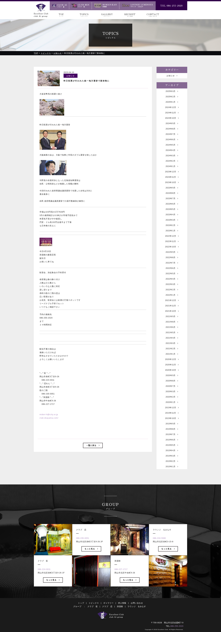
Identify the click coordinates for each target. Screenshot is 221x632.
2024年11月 (170, 113)
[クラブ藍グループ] (41, 15)
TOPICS (84, 15)
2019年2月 (170, 461)
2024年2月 (170, 161)
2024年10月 (170, 118)
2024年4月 (170, 150)
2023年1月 (170, 231)
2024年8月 (170, 129)
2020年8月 (170, 381)
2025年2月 (170, 96)
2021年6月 (170, 327)
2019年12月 (170, 407)
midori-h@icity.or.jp (49, 414)
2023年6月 (170, 204)
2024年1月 (170, 166)
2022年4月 (170, 279)
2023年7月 (170, 198)
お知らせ (171, 76)
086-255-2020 (176, 626)
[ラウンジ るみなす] (137, 5)
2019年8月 (170, 429)
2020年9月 (170, 375)
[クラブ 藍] (59, 5)
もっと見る (51, 580)
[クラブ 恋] (80, 5)
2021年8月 (170, 322)
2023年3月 (170, 220)
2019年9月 (170, 424)
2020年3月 (170, 391)
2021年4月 (170, 338)
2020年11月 (170, 365)
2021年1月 (170, 354)
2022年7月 (170, 263)
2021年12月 (170, 300)
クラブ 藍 (92, 606)
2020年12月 (170, 359)
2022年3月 (170, 284)
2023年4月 (170, 214)
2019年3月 (170, 456)
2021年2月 (170, 348)
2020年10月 (170, 370)
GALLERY (107, 15)
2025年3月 (170, 91)
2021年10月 (170, 311)
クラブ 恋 (107, 606)
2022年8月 (170, 257)
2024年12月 (170, 107)
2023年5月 (170, 209)
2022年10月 (170, 247)
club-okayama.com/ (49, 418)
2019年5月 (170, 445)
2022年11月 (170, 241)
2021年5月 (170, 332)
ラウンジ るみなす (137, 606)
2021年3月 (170, 343)
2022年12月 (170, 236)
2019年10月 (170, 418)
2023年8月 (170, 193)
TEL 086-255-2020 (171, 6)
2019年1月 (170, 466)
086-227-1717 (121, 569)
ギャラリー (108, 603)
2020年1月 (170, 402)
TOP (61, 15)
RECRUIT (129, 15)
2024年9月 (170, 123)
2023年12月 (170, 172)
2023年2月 (170, 225)
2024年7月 (170, 134)
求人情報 (122, 603)
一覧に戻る (91, 445)
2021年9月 (170, 316)
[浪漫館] (105, 5)
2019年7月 (170, 434)
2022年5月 (170, 273)
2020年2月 (170, 397)
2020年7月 (170, 386)
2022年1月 (170, 295)
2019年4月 (170, 450)
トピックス (94, 603)
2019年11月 (170, 413)
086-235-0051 (82, 538)
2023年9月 (170, 188)
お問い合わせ (137, 603)
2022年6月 (170, 268)
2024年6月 (170, 139)
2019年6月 (170, 440)
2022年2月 (170, 289)
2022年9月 (170, 252)
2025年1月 (170, 102)
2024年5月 (170, 145)
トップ (81, 603)
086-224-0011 (44, 569)
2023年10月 (170, 182)
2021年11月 (170, 306)
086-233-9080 (159, 538)
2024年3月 (170, 155)
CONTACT (153, 15)
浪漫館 (120, 606)
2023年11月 (170, 177)
